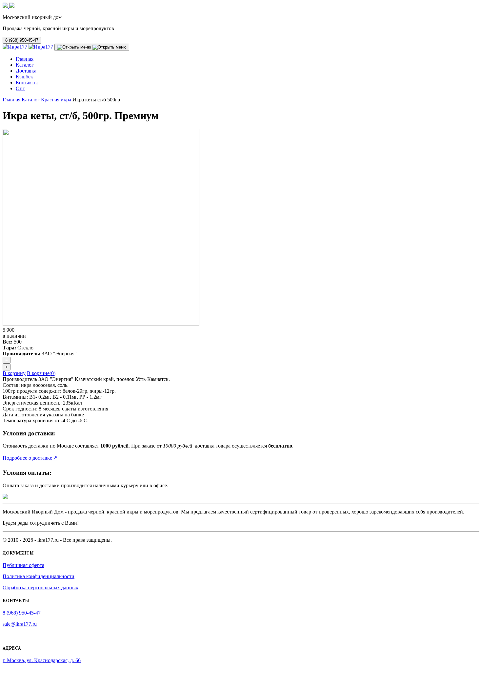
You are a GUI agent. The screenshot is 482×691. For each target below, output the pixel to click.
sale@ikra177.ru (20, 624)
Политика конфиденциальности (38, 576)
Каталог (25, 65)
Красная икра (56, 99)
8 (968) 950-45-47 (21, 40)
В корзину (14, 373)
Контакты (27, 82)
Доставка (26, 70)
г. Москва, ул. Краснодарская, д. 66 (42, 660)
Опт (20, 88)
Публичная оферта (23, 565)
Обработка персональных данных (40, 587)
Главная (24, 59)
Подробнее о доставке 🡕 (30, 458)
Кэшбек (24, 76)
